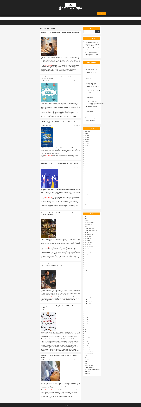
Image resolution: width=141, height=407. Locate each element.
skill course (55, 156)
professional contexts (47, 156)
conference (58, 200)
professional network (62, 395)
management (87, 313)
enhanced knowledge (58, 341)
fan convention (59, 201)
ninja (86, 329)
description (87, 248)
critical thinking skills (58, 66)
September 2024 (88, 177)
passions (47, 113)
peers (77, 253)
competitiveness (75, 65)
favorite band (65, 201)
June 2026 (87, 135)
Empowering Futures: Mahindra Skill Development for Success (92, 48)
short (86, 361)
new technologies (66, 393)
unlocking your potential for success (59, 396)
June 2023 (87, 206)
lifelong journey (57, 298)
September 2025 (88, 153)
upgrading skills (44, 350)
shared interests (67, 205)
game (86, 262)
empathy (75, 296)
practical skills (61, 69)
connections (68, 200)
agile (86, 226)
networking (66, 253)
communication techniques (56, 248)
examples (86, 258)
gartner (86, 264)
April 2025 (87, 163)
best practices (74, 338)
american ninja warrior (89, 228)
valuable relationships (52, 350)
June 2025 (87, 159)
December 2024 (88, 171)
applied (56, 155)
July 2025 (86, 157)
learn (59, 253)
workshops (68, 116)
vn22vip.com (88, 78)
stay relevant (62, 349)
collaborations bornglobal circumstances (63, 198)
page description (88, 335)
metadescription (88, 325)
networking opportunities (57, 393)
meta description (88, 319)
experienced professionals (63, 392)
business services (88, 238)
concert (47, 200)
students (52, 116)
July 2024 (86, 181)
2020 (86, 218)
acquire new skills (58, 389)
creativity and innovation (67, 248)
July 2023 (86, 204)
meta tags (87, 323)
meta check (87, 317)
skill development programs (68, 115)
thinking (63, 299)
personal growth (54, 69)
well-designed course (66, 350)
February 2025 (87, 167)
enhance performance (56, 249)
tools (60, 158)
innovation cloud (88, 282)
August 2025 (87, 155)
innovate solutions (88, 278)
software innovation (89, 365)
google (86, 270)
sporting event (44, 206)
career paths (72, 111)
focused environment (71, 251)
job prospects (68, 342)
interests (77, 112)
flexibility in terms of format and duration (57, 251)
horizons (46, 202)
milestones (43, 113)
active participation (59, 247)
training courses (48, 396)
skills (54, 70)
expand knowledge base (53, 392)
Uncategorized (48, 65)
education (66, 66)
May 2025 (87, 161)
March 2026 (87, 141)
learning (51, 298)
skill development (49, 70)
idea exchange (58, 252)
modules (69, 345)
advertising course (88, 224)
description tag (88, 252)
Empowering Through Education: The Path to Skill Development (60, 32)
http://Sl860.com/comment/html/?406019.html (92, 92)
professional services (89, 347)
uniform (87, 115)
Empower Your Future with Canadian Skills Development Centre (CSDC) (92, 42)
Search (91, 28)
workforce (43, 71)
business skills (87, 240)
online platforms (73, 393)
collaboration (47, 248)
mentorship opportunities (62, 345)
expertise (64, 155)
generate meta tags (89, 266)
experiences (63, 249)
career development (89, 242)
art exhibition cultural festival (66, 197)
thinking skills (87, 371)
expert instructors (74, 341)
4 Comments (48, 259)
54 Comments (55, 300)
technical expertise (62, 70)
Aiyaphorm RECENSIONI (91, 66)
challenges (77, 111)
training (63, 158)
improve (68, 155)
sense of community (59, 205)
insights (73, 112)
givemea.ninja (70, 8)
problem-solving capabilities (70, 69)
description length (88, 250)
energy (42, 201)
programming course (89, 351)
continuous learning (45, 66)
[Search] (101, 13)
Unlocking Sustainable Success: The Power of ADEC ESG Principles (92, 45)
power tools (87, 341)
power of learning (52, 255)
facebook (86, 260)
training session (52, 257)
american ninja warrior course (91, 230)
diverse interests (44, 392)
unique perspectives (69, 257)
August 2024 (87, 179)
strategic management (89, 367)
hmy (86, 272)
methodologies (48, 393)
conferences (63, 200)
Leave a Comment (50, 71)
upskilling (69, 70)
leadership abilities (53, 253)
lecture (62, 253)
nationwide (87, 327)
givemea (78, 35)
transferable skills (71, 349)
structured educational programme (48, 158)
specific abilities (72, 156)
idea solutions (87, 274)
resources (47, 349)
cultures (65, 296)
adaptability (57, 65)
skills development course (63, 156)
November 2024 (88, 173)
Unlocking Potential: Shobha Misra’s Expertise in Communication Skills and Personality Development (91, 71)
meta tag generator (89, 321)
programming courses (89, 353)
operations (87, 333)
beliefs (56, 296)
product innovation (88, 345)
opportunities (63, 298)
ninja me (86, 331)
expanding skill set (67, 341)
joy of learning (75, 342)
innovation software (89, 284)
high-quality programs (52, 342)
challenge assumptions (68, 247)
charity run (52, 198)
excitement (49, 201)
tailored (57, 158)
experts (53, 201)
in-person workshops (73, 392)
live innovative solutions (90, 311)
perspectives (43, 299)
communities (60, 296)
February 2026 (87, 143)
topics (66, 349)
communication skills (89, 246)
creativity (52, 66)
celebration (47, 198)
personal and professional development (55, 346)
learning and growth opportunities (69, 202)
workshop (43, 259)
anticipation (57, 197)
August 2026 (87, 131)
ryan (86, 355)
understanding (44, 300)
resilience (72, 113)
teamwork (57, 116)
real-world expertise (71, 395)
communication (44, 112)
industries (73, 252)
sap (85, 357)
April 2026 (87, 139)
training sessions (62, 116)
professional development (52, 395)
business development (89, 234)
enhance (60, 155)
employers (57, 112)
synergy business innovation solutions (92, 369)
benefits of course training (65, 338)
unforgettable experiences (66, 206)
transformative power (70, 299)
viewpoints (49, 300)
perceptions (69, 298)
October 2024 (87, 175)
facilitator (76, 249)
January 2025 (87, 169)
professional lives (50, 205)
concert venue (52, 200)
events (45, 201)
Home (44, 22)
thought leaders (56, 206)
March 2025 (87, 165)
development (70, 296)
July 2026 (86, 133)
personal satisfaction (68, 346)
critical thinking (51, 112)
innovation (87, 280)
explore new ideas (70, 249)
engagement (49, 249)
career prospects (72, 389)
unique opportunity (60, 257)
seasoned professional (54, 349)
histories (43, 298)
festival (70, 201)
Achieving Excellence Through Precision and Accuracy (91, 96)
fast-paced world (44, 251)
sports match (50, 206)
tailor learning (69, 256)
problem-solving (66, 113)
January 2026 (87, 145)
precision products (88, 343)
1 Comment (74, 116)
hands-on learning (51, 252)
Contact (50, 18)
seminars (43, 396)
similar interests (74, 205)
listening (86, 309)
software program (61, 256)
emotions (77, 200)
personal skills (87, 337)
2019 (85, 216)
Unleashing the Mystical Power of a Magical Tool (92, 55)
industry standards (61, 342)
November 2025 (88, 149)
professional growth (66, 255)
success (57, 70)
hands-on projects (68, 112)
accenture (87, 220)
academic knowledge (59, 111)
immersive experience (66, 252)
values (72, 70)
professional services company (91, 349)
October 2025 (87, 151)
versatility (60, 350)
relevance (43, 70)
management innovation (90, 315)
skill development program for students (54, 115)
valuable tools (76, 257)
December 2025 (88, 147)
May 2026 (87, 137)
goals (86, 268)
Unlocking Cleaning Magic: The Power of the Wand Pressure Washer (92, 52)
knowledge (72, 155)
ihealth (86, 276)
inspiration (54, 202)
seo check (87, 359)
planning (86, 339)
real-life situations (51, 256)
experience (61, 112)
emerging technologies (49, 341)
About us (43, 18)
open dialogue (72, 253)
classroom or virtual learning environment (54, 391)
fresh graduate (44, 342)
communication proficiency (65, 65)
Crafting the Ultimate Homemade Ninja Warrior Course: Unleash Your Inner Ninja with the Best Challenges (92, 84)
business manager (88, 236)
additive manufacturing (89, 222)
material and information (51, 345)
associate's (87, 232)
